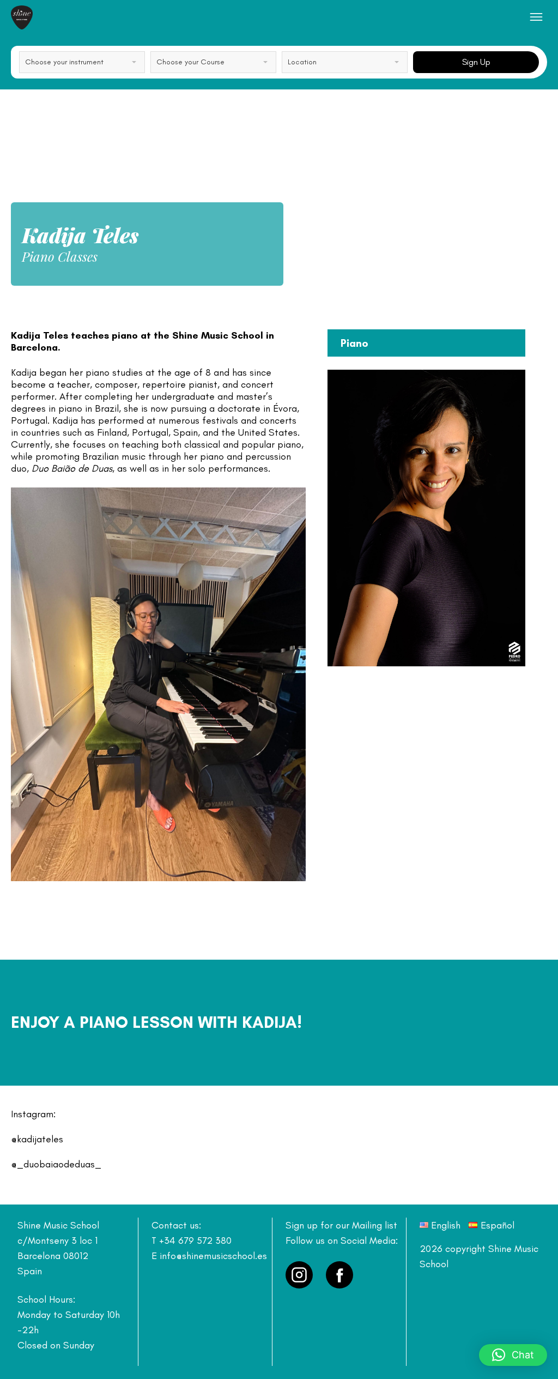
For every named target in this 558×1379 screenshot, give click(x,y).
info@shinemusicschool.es (213, 1256)
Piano (354, 343)
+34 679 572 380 (195, 1240)
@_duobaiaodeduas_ (56, 1164)
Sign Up (476, 62)
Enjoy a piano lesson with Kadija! (156, 1022)
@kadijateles (37, 1139)
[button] (513, 1355)
